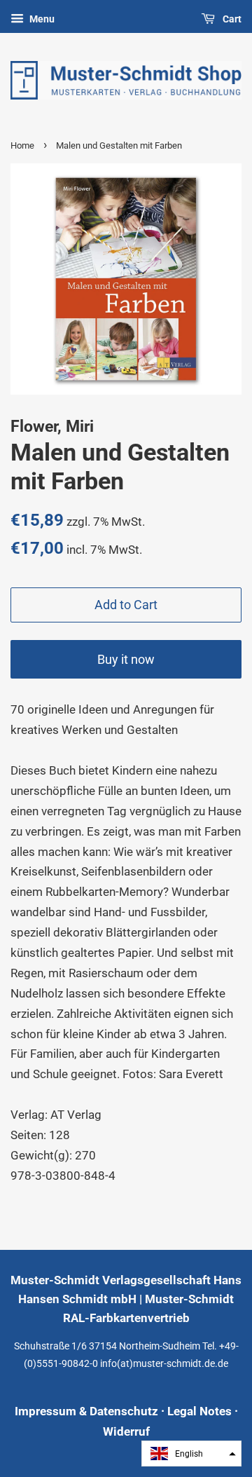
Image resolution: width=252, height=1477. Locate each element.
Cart (230, 19)
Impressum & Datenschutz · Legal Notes (123, 1411)
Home (22, 145)
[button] (191, 1453)
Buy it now (126, 659)
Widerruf (126, 1431)
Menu (41, 19)
